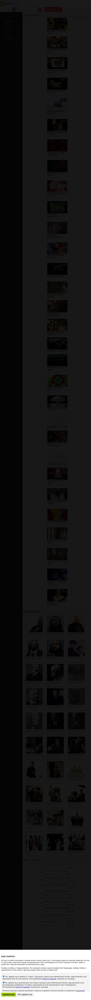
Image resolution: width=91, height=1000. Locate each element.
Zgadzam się (8, 994)
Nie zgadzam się (25, 994)
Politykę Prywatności (49, 979)
